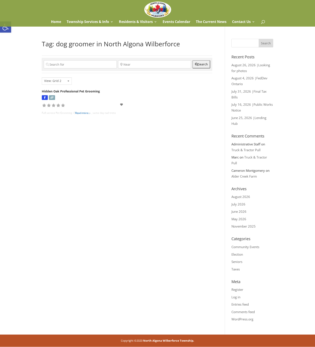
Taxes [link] (235, 269)
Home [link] (55, 22)
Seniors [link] (236, 261)
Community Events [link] (245, 247)
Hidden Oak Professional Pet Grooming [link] (71, 91)
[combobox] (57, 81)
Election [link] (237, 254)
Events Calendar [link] (176, 22)
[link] (5, 27)
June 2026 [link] (238, 211)
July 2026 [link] (238, 204)
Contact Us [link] (241, 22)
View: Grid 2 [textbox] (52, 81)
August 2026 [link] (240, 197)
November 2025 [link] (243, 226)
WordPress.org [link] (242, 319)
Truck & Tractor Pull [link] (246, 150)
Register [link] (237, 289)
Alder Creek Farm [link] (244, 176)
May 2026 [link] (238, 219)
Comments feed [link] (243, 312)
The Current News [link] (211, 22)
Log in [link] (235, 297)
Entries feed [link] (240, 304)
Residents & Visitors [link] (136, 22)
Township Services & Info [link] (88, 22)
